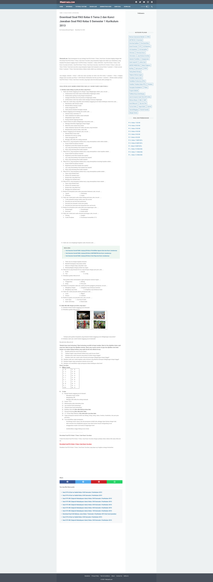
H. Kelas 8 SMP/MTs (136, 143)
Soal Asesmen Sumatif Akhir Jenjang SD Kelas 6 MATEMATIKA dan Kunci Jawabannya (88, 253)
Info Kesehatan (133, 49)
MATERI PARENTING (134, 65)
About (113, 576)
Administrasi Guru (105, 6)
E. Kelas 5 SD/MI (135, 134)
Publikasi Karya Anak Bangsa (136, 93)
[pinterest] (151, 2)
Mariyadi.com (108, 579)
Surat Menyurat (133, 103)
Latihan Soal (142, 62)
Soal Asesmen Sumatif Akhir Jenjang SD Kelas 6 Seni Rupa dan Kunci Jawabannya (87, 256)
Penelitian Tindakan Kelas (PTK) (137, 84)
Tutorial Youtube (144, 109)
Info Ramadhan (143, 49)
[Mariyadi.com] (68, 2)
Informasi (69, 6)
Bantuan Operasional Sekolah (137, 37)
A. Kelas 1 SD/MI (135, 122)
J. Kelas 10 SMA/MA (136, 149)
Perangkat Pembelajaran (135, 87)
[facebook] (136, 2)
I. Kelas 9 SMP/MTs (136, 146)
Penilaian (150, 84)
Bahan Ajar (93, 6)
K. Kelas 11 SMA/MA (136, 152)
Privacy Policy (95, 576)
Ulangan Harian (133, 112)
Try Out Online (133, 106)
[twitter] (140, 2)
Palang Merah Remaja (135, 71)
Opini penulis (138, 68)
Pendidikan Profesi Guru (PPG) (137, 81)
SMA (140, 100)
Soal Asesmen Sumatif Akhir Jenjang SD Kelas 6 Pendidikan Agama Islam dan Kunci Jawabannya (91, 250)
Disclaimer (87, 576)
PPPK (145, 68)
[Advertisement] (91, 44)
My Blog (131, 68)
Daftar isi (126, 576)
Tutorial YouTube (81, 6)
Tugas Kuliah (142, 106)
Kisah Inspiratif (133, 62)
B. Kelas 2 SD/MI (135, 125)
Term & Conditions (105, 576)
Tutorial (149, 106)
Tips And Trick (143, 103)
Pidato (146, 87)
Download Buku (145, 43)
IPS (140, 46)
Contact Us (119, 576)
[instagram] (148, 2)
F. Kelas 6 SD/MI (135, 137)
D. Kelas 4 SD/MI (135, 131)
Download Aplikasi (134, 43)
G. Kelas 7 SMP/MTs (136, 140)
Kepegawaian (145, 59)
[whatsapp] (114, 482)
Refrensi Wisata (133, 100)
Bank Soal (117, 6)
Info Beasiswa (146, 46)
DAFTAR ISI (132, 40)
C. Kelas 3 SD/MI (135, 128)
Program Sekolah (133, 90)
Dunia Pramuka (133, 46)
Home (61, 6)
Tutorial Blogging (133, 109)
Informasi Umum (140, 52)
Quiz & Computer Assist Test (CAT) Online (140, 97)
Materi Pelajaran (146, 65)
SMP (145, 100)
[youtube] (144, 2)
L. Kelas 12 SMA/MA (136, 155)
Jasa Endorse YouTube (143, 55)
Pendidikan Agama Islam (135, 78)
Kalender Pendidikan (134, 59)
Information (132, 55)
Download (127, 6)
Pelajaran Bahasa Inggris (135, 74)
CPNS (148, 37)
